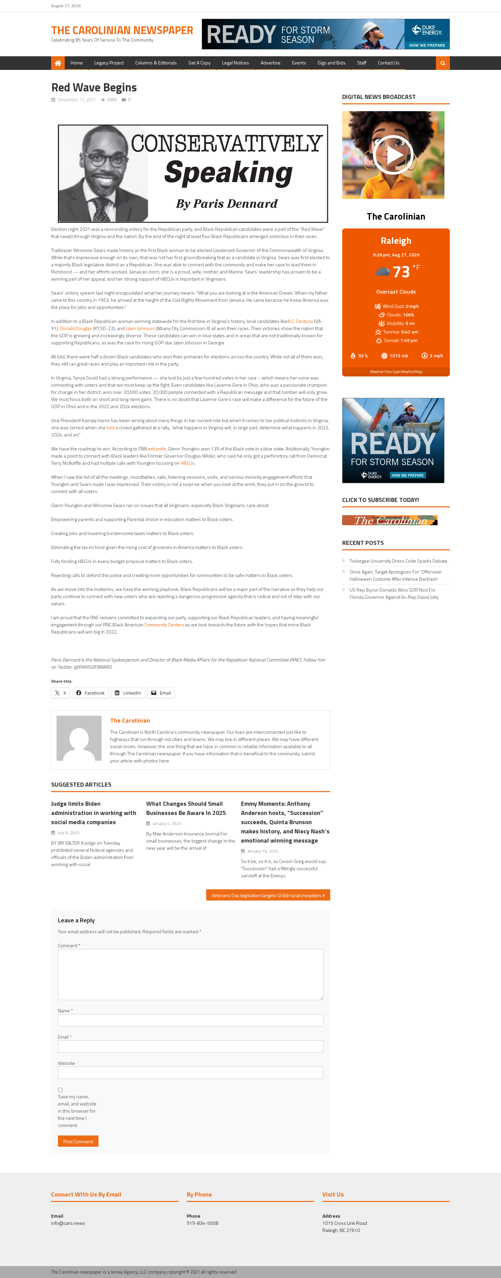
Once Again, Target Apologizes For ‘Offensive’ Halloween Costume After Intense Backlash (396, 575)
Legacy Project (109, 62)
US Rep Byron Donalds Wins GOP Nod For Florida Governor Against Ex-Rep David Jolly (394, 593)
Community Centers (164, 624)
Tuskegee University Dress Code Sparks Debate (398, 560)
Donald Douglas (76, 328)
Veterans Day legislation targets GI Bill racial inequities (266, 895)
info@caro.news (68, 1223)
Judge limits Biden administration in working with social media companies (93, 813)
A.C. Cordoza (300, 321)
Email (65, 1036)
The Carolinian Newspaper (122, 30)
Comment (69, 945)
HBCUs (188, 462)
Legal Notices (235, 62)
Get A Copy (199, 62)
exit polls (157, 448)
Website (66, 1063)
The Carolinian (130, 720)
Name (65, 1010)
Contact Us (388, 62)
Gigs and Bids (332, 62)
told (111, 427)
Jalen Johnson (140, 328)
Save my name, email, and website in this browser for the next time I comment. (77, 1111)
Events (299, 62)
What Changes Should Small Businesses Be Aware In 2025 (186, 808)
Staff (361, 62)
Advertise (270, 62)
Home (77, 62)
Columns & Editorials (156, 62)
